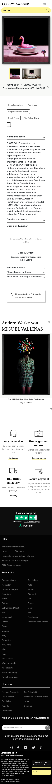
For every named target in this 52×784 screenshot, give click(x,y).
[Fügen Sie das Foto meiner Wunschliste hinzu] (51, 409)
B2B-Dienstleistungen (12, 565)
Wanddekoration (9, 663)
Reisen (5, 622)
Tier (3, 613)
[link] (15, 3)
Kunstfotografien (15, 105)
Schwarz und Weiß (10, 608)
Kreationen (33, 617)
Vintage (5, 631)
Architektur (33, 580)
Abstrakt (32, 594)
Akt (29, 613)
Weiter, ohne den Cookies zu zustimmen (41, 764)
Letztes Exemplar (10, 590)
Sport (4, 626)
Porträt (31, 603)
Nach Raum (7, 668)
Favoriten (6, 594)
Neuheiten (6, 585)
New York (6, 645)
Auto (30, 585)
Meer (30, 608)
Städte (5, 603)
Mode (4, 599)
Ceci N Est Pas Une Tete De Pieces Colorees (26, 400)
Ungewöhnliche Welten (18, 112)
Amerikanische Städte (38, 622)
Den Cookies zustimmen (41, 772)
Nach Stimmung (9, 673)
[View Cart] (44, 4)
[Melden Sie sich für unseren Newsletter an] (47, 727)
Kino (4, 649)
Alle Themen (7, 659)
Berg (4, 636)
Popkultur (6, 640)
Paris (4, 654)
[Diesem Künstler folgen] (49, 322)
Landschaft (7, 617)
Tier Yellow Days (31, 118)
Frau (30, 599)
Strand (31, 590)
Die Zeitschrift (30, 692)
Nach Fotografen (9, 677)
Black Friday (13, 118)
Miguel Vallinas (26, 403)
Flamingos (32, 105)
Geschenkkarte (9, 580)
